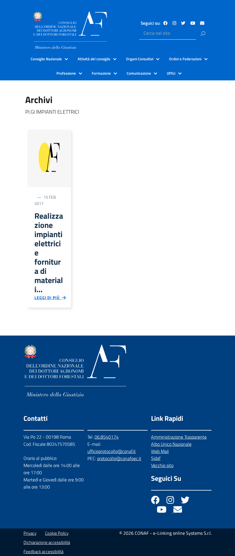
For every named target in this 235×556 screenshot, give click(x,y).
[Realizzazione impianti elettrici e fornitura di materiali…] (49, 158)
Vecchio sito (162, 465)
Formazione (101, 73)
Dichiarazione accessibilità (46, 542)
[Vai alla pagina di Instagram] (174, 23)
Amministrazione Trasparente (179, 436)
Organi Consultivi (139, 59)
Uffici (171, 73)
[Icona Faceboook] (156, 501)
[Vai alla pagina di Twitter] (183, 23)
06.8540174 (107, 436)
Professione (66, 73)
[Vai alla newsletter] (202, 23)
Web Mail (160, 451)
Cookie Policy (56, 533)
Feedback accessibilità (43, 551)
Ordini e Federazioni (185, 59)
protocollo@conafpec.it (119, 458)
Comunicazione (139, 73)
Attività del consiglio (94, 59)
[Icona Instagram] (171, 501)
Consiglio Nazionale (46, 59)
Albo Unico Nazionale (171, 444)
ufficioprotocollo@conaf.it (111, 451)
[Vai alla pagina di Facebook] (165, 23)
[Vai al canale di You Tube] (192, 23)
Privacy (29, 533)
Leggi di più (48, 298)
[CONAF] (70, 30)
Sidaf (155, 458)
